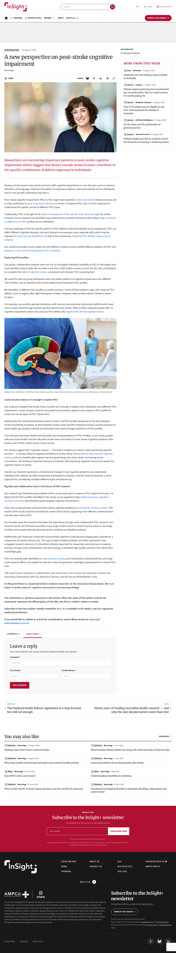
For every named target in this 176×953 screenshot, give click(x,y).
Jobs (148, 7)
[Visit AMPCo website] (16, 894)
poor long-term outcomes (41, 203)
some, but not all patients (30, 236)
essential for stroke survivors (93, 508)
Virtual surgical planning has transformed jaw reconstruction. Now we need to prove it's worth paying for (146, 92)
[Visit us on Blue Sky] (159, 941)
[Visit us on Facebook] (150, 941)
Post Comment (20, 685)
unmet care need (83, 200)
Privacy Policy (84, 845)
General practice (143, 134)
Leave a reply (32, 634)
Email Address (69, 670)
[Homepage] (6, 18)
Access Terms (38, 941)
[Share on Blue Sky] (87, 78)
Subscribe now (118, 831)
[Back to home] (20, 866)
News (129, 70)
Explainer (130, 134)
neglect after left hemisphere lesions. (85, 311)
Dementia (137, 70)
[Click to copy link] (114, 78)
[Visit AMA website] (41, 894)
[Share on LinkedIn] (100, 78)
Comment (15, 657)
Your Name (15, 670)
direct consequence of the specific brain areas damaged (71, 214)
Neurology (9, 70)
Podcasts (166, 7)
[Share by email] (107, 78)
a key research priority (53, 558)
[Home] (15, 7)
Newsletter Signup (123, 911)
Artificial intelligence (144, 120)
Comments (13, 634)
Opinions (130, 85)
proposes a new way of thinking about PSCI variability (32, 250)
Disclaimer (24, 941)
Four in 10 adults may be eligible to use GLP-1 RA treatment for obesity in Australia (144, 110)
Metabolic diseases (143, 102)
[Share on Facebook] (94, 78)
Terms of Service (97, 845)
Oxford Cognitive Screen (34, 272)
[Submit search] (112, 6)
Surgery (138, 85)
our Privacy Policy (98, 842)
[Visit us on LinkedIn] (168, 941)
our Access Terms (83, 842)
